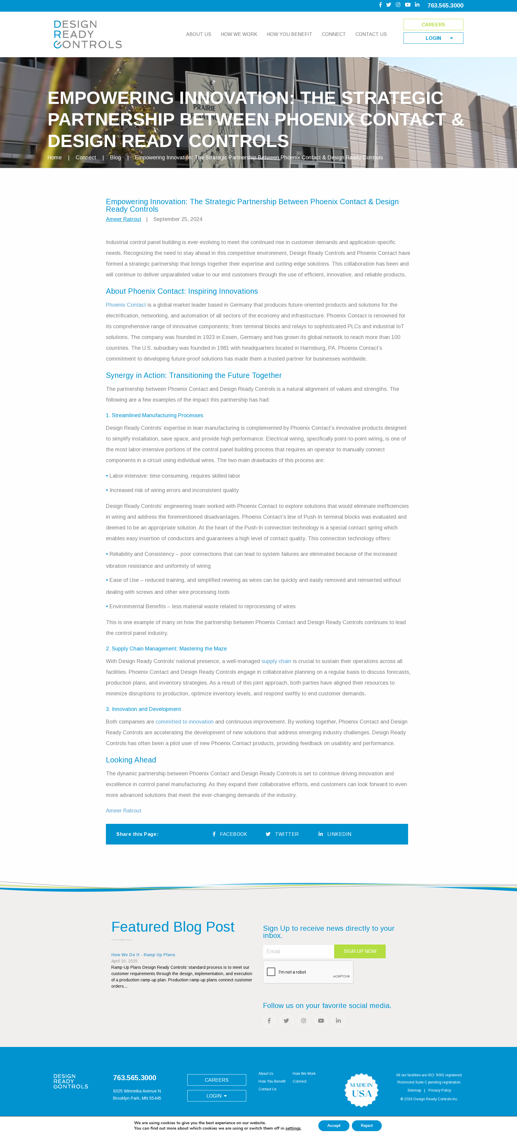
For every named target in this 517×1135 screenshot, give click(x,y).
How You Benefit (289, 34)
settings (293, 1128)
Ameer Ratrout (123, 219)
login (433, 38)
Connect (334, 34)
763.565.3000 (445, 5)
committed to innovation (184, 722)
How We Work (239, 34)
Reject (367, 1125)
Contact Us (371, 34)
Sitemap (414, 1090)
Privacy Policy (439, 1090)
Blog (115, 158)
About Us (198, 34)
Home (55, 158)
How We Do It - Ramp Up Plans (143, 954)
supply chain (276, 661)
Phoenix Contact (126, 305)
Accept (333, 1125)
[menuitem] (198, 37)
